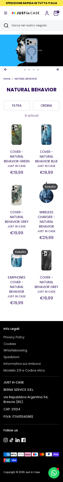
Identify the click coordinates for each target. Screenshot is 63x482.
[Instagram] (6, 440)
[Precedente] (6, 69)
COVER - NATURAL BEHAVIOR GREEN (16, 156)
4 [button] (38, 69)
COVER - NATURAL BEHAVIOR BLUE (46, 156)
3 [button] (33, 70)
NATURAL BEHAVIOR (26, 78)
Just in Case (32, 472)
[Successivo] (57, 69)
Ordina (46, 105)
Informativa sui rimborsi (22, 363)
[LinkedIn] (17, 440)
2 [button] (29, 69)
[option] (31, 50)
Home (7, 78)
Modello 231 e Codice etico (24, 370)
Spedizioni (11, 357)
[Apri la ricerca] (6, 25)
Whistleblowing (15, 350)
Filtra (17, 105)
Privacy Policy (14, 337)
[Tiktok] (11, 440)
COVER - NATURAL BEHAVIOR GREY (17, 217)
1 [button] (24, 69)
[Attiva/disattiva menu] (4, 13)
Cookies (10, 344)
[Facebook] (23, 440)
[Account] (46, 12)
